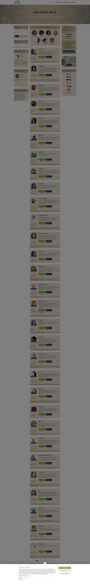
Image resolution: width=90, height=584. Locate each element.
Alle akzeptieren (65, 567)
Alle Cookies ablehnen (65, 570)
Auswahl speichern (64, 573)
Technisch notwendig (23, 577)
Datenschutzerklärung (22, 575)
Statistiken (21, 579)
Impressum (28, 575)
